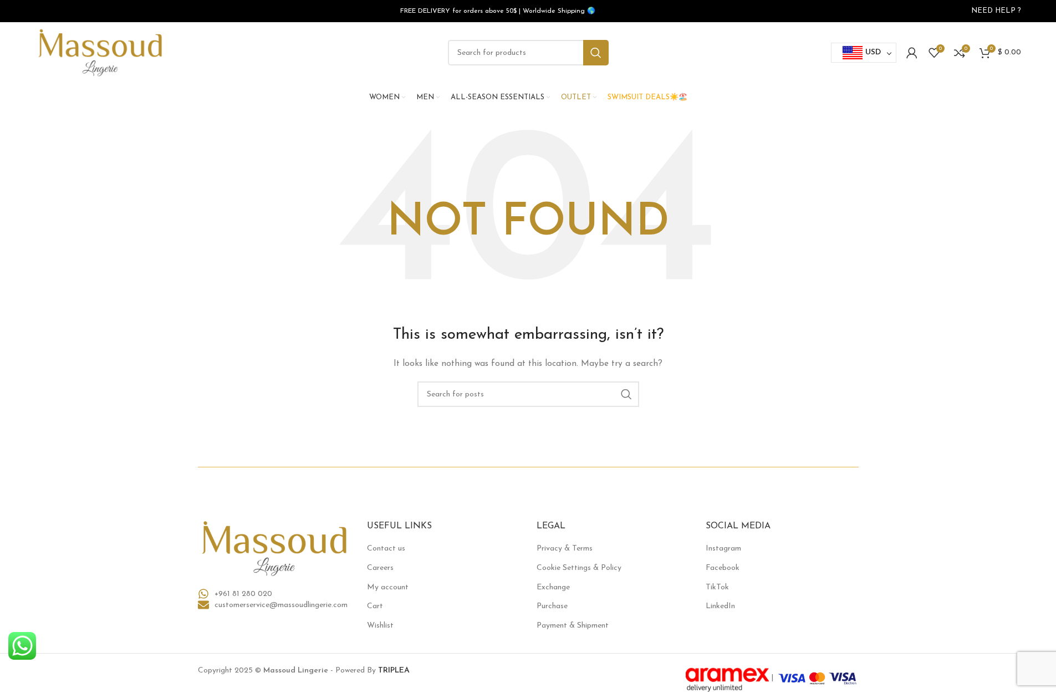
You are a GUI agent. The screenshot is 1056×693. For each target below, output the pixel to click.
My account (388, 587)
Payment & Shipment (573, 625)
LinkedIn (720, 606)
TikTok (717, 587)
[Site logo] (100, 52)
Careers (380, 568)
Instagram (723, 548)
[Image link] (274, 548)
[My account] (912, 53)
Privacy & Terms (565, 548)
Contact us (386, 548)
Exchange (553, 587)
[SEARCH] (596, 52)
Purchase (552, 606)
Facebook (722, 568)
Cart (375, 606)
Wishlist (380, 625)
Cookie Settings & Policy (579, 568)
